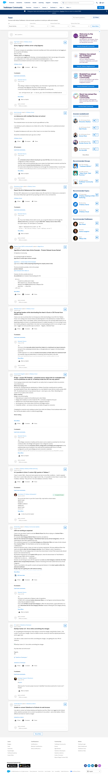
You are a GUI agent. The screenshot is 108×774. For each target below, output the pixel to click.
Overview (28, 7)
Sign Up (101, 7)
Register (62, 11)
